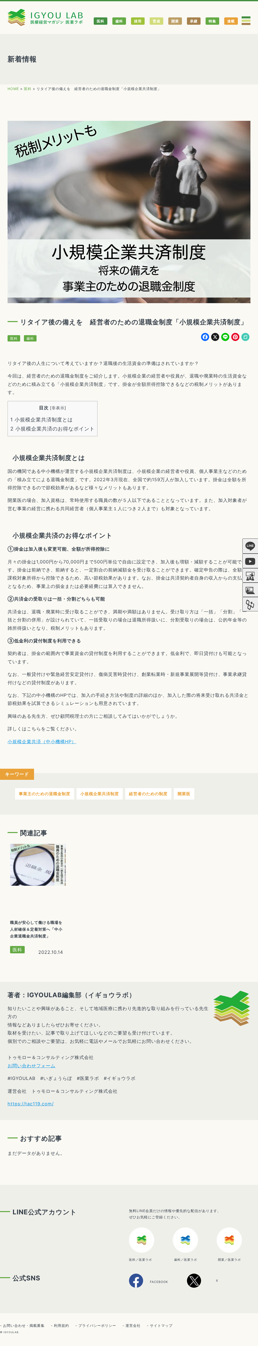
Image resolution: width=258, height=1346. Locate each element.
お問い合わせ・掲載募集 (24, 1325)
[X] (208, 1286)
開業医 (184, 793)
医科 (100, 21)
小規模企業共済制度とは (41, 420)
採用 (138, 21)
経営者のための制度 (148, 793)
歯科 (119, 21)
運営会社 (133, 1325)
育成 (156, 21)
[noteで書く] (245, 337)
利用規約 (61, 1325)
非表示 (58, 407)
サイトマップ (161, 1325)
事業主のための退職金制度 (44, 793)
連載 (231, 21)
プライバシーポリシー (97, 1325)
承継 (194, 21)
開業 (175, 21)
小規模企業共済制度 (99, 793)
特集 (212, 21)
